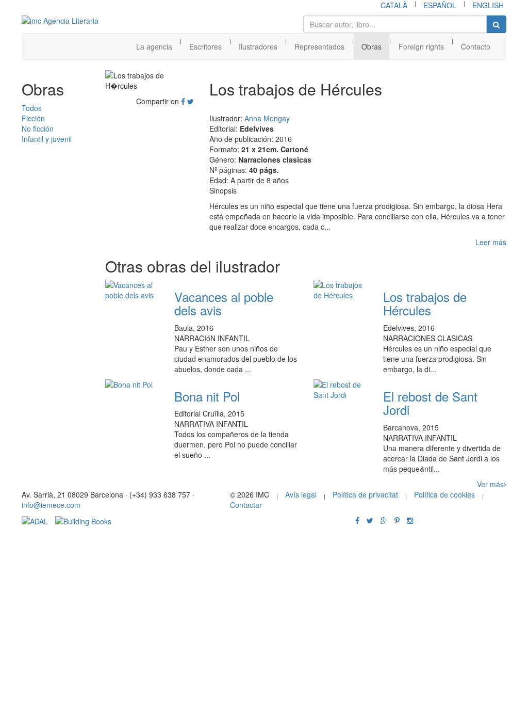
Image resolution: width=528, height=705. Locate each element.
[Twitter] (190, 101)
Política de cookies (444, 494)
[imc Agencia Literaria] (61, 20)
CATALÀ (394, 5)
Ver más (490, 484)
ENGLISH (488, 5)
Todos (32, 108)
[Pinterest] (397, 520)
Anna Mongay (267, 118)
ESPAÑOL (439, 5)
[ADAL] (35, 520)
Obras (371, 46)
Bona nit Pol (207, 396)
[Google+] (384, 520)
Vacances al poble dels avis (223, 303)
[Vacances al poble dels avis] (132, 290)
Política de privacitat (365, 494)
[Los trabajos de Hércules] (341, 290)
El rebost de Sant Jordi (430, 403)
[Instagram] (410, 520)
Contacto (475, 46)
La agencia (154, 46)
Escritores (205, 46)
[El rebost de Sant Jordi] (341, 389)
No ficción (38, 128)
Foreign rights (421, 46)
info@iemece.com (51, 505)
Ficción (33, 118)
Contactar (246, 505)
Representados (319, 46)
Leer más (490, 242)
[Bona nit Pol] (132, 384)
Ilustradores (258, 46)
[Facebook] (183, 101)
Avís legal (301, 494)
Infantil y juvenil (47, 139)
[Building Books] (83, 520)
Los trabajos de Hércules (425, 303)
